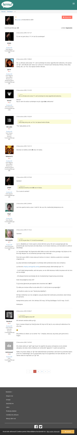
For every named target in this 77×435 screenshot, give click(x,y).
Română (8, 392)
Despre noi (9, 396)
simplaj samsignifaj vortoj (31, 266)
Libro (7, 407)
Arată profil (9, 47)
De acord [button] (68, 431)
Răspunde (67, 17)
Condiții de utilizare (12, 415)
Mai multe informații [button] (53, 431)
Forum (3, 11)
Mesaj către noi (11, 418)
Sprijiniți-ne (10, 403)
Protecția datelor (11, 411)
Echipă (8, 400)
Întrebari (10, 11)
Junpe (19, 20)
